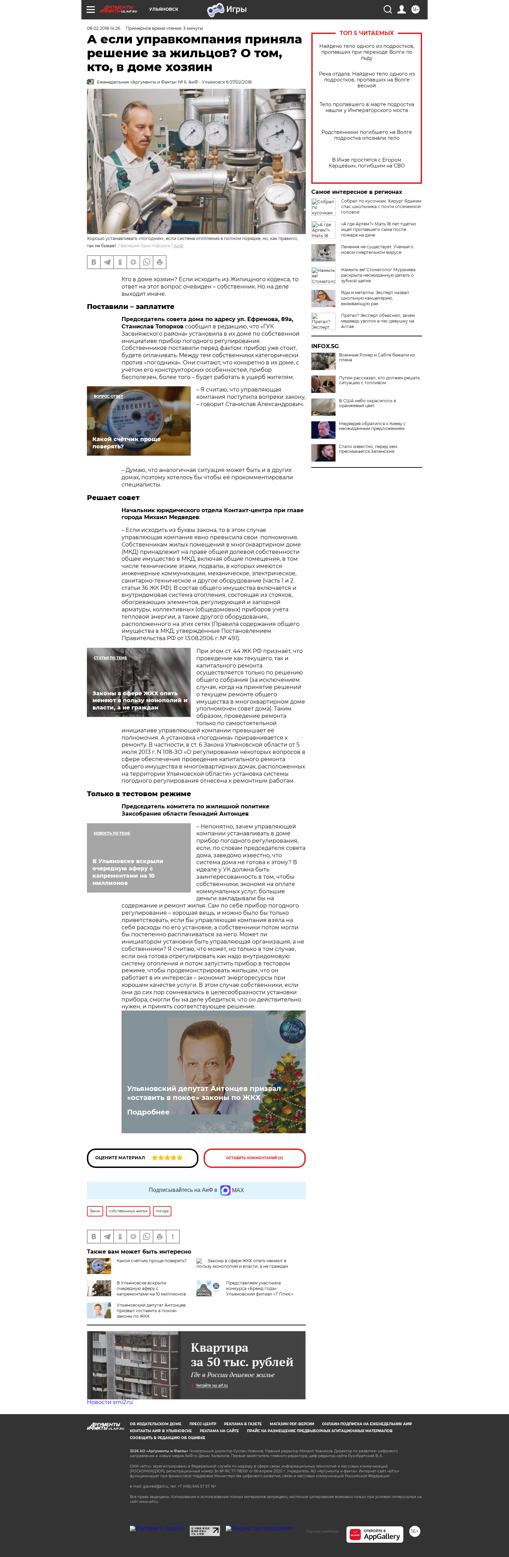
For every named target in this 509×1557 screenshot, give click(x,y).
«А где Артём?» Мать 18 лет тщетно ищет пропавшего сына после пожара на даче (378, 229)
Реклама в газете (243, 1424)
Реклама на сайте (219, 1431)
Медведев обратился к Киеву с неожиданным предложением (372, 426)
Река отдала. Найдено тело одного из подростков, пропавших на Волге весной (367, 80)
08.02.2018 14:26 (103, 28)
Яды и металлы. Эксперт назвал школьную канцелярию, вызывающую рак (375, 298)
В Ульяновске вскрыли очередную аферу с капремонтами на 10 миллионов (151, 1288)
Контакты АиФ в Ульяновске (161, 1431)
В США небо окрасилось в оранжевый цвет (367, 403)
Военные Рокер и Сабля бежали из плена (377, 357)
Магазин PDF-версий (292, 1424)
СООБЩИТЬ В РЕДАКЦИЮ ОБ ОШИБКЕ (167, 1438)
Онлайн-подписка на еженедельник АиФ (367, 1424)
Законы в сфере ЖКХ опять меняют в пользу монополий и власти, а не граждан (242, 1263)
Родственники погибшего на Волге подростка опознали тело (366, 135)
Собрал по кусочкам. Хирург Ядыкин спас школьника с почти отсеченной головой (381, 206)
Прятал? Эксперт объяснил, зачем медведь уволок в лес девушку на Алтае (378, 321)
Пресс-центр (202, 1424)
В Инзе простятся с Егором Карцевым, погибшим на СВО (367, 163)
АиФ (178, 245)
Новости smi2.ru (110, 1402)
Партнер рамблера (322, 1531)
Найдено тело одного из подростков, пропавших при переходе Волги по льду (366, 52)
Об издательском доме (155, 1424)
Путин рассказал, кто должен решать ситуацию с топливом (379, 380)
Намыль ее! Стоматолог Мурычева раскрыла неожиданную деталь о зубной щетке (378, 275)
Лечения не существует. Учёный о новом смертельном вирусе (377, 249)
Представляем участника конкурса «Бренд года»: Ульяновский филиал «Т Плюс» (259, 1288)
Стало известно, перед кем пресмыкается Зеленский (368, 449)
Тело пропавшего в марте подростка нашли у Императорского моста (367, 107)
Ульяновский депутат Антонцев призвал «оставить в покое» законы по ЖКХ (204, 1093)
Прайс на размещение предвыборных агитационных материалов (320, 1431)
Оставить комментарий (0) (254, 1158)
